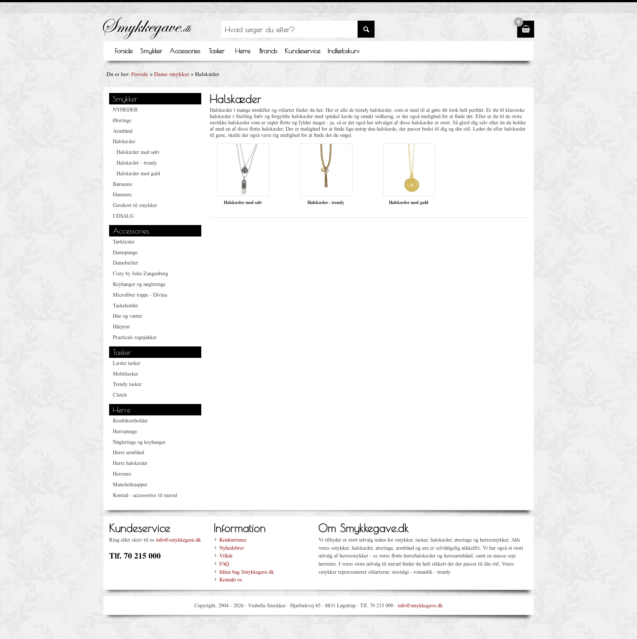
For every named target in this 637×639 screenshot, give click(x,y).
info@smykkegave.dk (178, 539)
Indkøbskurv (344, 51)
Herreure (122, 473)
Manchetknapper (130, 484)
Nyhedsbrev (231, 547)
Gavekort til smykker (135, 204)
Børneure (122, 183)
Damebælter (125, 262)
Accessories (185, 51)
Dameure (122, 194)
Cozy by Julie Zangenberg (140, 273)
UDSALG (123, 215)
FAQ (224, 563)
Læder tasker (126, 362)
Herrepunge (125, 431)
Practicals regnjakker (135, 337)
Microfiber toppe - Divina (140, 294)
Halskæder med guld (138, 173)
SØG (366, 29)
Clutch (120, 394)
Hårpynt (121, 326)
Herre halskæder (130, 462)
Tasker (216, 51)
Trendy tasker (127, 383)
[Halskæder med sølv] (243, 193)
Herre (242, 51)
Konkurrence (232, 539)
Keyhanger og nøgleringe (139, 283)
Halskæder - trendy (136, 162)
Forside (124, 51)
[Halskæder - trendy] (326, 193)
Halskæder (124, 141)
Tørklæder (124, 241)
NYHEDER (125, 109)
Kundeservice (302, 51)
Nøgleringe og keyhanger (139, 441)
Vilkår (226, 555)
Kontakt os (230, 579)
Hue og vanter (127, 315)
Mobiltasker (125, 373)
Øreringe (122, 120)
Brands (268, 51)
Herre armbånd (128, 452)
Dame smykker (171, 73)
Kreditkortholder (130, 420)
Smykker (151, 51)
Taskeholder (125, 305)
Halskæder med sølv (138, 151)
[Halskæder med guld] (409, 193)
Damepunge (125, 252)
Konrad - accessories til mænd (145, 494)
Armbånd (122, 130)
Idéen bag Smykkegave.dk (246, 571)
